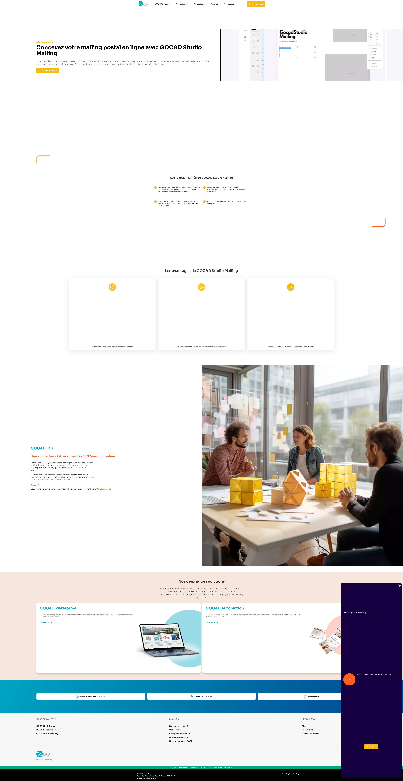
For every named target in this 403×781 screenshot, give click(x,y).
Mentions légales (285, 774)
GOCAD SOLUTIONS (46, 719)
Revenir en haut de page (44, 760)
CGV (295, 774)
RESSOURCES (308, 719)
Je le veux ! (371, 747)
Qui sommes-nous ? (178, 726)
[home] (143, 3)
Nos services (175, 730)
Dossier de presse (310, 734)
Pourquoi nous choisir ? (180, 734)
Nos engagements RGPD (181, 741)
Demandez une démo (48, 71)
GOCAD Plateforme (45, 726)
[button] (164, 4)
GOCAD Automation (46, 730)
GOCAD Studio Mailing (47, 734)
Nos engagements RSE (180, 737)
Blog (304, 726)
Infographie (307, 730)
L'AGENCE (174, 719)
